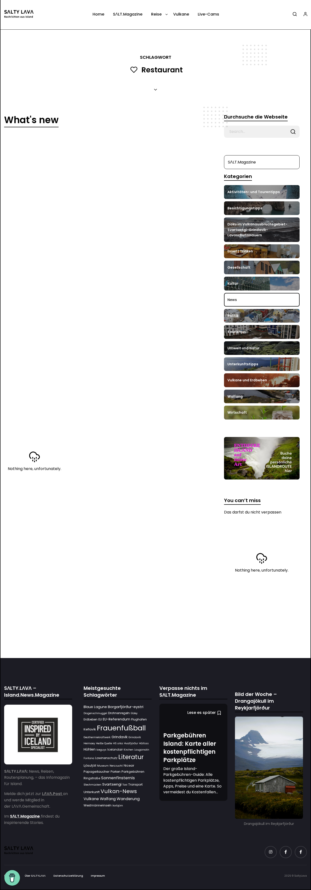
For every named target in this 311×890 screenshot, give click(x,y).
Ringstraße (92, 778)
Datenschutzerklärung (68, 876)
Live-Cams (208, 14)
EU (100, 720)
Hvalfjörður (131, 743)
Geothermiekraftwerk (97, 737)
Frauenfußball (121, 728)
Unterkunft (92, 792)
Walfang (108, 799)
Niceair (129, 765)
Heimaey (89, 743)
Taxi (124, 785)
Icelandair (115, 749)
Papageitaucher (97, 772)
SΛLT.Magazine (127, 14)
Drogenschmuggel (95, 713)
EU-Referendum (116, 719)
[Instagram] (271, 852)
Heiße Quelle (104, 743)
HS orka (118, 743)
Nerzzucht (116, 766)
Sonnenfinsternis (118, 778)
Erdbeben (90, 720)
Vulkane (181, 14)
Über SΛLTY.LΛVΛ (35, 876)
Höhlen (89, 749)
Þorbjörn (117, 805)
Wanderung (128, 799)
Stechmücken (92, 785)
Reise (156, 14)
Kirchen (128, 750)
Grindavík (135, 737)
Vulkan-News (119, 791)
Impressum (98, 876)
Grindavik (120, 737)
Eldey (134, 713)
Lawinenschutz (106, 758)
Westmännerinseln (98, 805)
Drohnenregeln (119, 713)
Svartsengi (111, 784)
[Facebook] (286, 852)
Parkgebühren (132, 772)
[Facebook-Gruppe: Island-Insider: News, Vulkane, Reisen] (301, 852)
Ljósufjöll (90, 765)
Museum (103, 766)
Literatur (131, 757)
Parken (116, 772)
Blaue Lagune (95, 706)
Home (98, 14)
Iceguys (101, 750)
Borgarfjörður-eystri (125, 706)
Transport (135, 784)
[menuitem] (98, 16)
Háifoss (144, 743)
